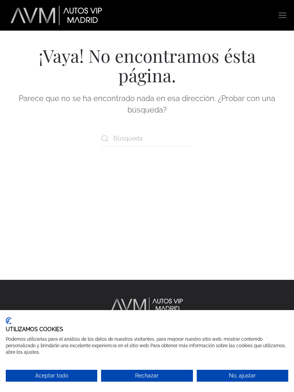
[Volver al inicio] (57, 15)
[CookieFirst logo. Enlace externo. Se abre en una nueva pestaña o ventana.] (8, 320)
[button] (282, 15)
